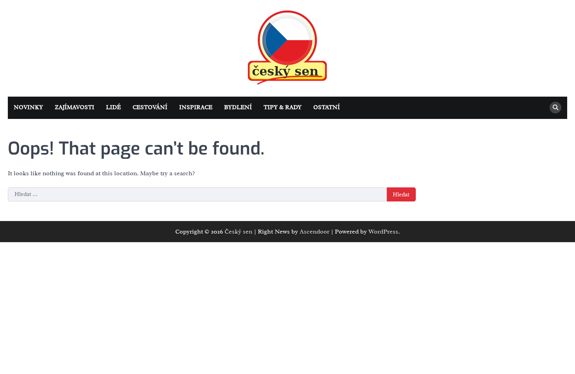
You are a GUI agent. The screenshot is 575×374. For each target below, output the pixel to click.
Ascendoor (314, 232)
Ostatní (326, 107)
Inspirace (195, 107)
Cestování (150, 107)
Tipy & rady (283, 107)
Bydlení (238, 107)
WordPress (383, 232)
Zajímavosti (74, 107)
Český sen (238, 232)
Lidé (113, 107)
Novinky (28, 107)
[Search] (555, 107)
